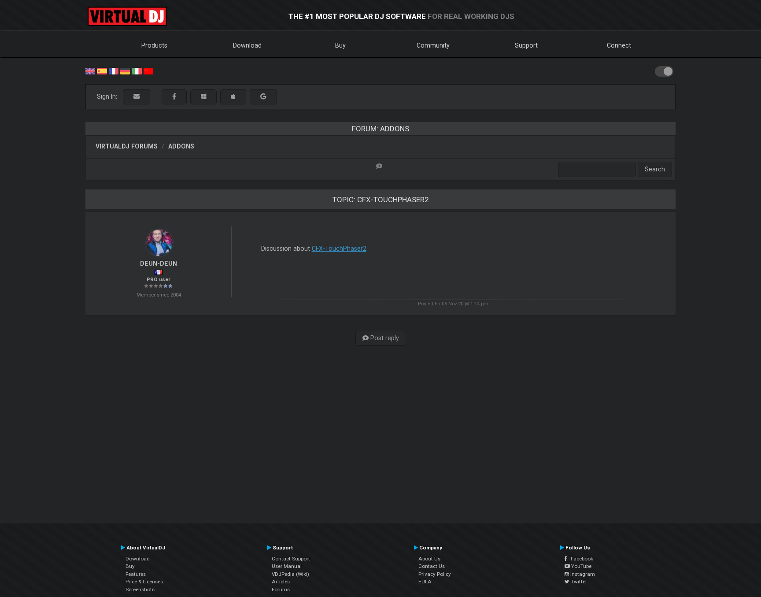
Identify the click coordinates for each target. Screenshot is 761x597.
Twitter (578, 581)
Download (247, 45)
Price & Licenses (144, 581)
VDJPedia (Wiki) (290, 574)
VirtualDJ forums (127, 146)
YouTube (580, 566)
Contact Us (431, 566)
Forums (281, 589)
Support (526, 45)
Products (154, 45)
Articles (281, 581)
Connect (619, 45)
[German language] (125, 70)
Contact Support (291, 559)
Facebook (580, 559)
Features (136, 574)
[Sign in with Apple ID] (233, 96)
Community (433, 45)
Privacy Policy (434, 574)
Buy (340, 45)
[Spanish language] (102, 70)
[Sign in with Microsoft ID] (203, 96)
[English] (90, 70)
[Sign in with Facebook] (174, 96)
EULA (425, 581)
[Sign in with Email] (136, 96)
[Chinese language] (148, 70)
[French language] (113, 70)
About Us (429, 559)
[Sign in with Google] (263, 96)
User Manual (287, 566)
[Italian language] (136, 70)
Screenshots (140, 589)
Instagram (582, 574)
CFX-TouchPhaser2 (339, 248)
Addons (181, 146)
